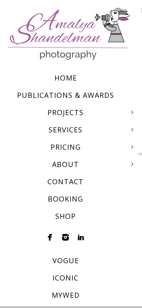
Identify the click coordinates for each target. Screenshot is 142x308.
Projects (65, 112)
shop (65, 216)
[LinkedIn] (81, 237)
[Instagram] (65, 237)
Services (65, 129)
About (65, 164)
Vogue (65, 260)
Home (65, 77)
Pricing (65, 147)
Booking (65, 199)
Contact (65, 181)
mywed (66, 295)
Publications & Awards (65, 95)
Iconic (65, 277)
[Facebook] (50, 237)
